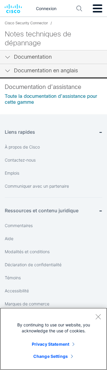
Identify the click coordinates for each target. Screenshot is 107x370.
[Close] (98, 317)
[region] (53, 339)
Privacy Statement (50, 344)
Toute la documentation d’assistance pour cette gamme (51, 99)
